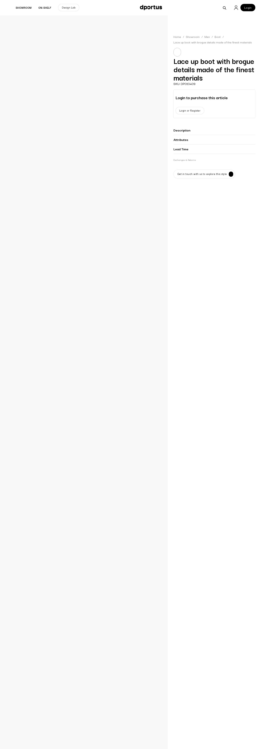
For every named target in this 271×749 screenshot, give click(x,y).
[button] (214, 130)
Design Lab (68, 7)
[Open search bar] (224, 7)
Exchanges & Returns (184, 160)
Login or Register (190, 110)
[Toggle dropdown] (33, 7)
